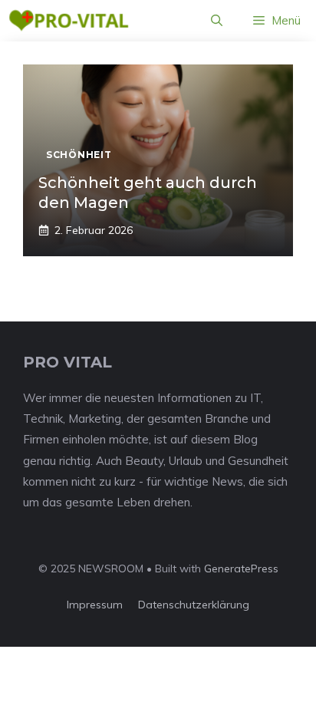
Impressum (95, 604)
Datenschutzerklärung (193, 604)
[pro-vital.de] (69, 20)
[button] (217, 20)
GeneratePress (241, 568)
